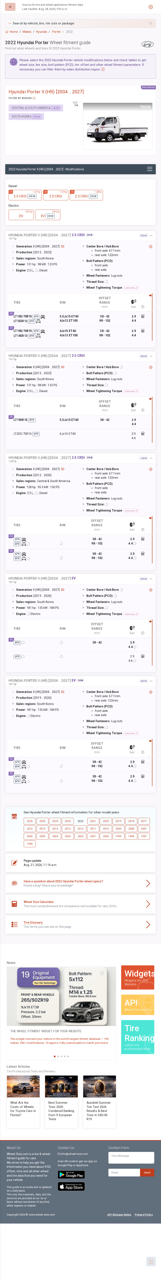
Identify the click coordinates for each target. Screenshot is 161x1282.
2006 (30, 836)
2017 (144, 821)
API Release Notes (119, 1214)
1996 (30, 843)
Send (147, 1172)
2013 (68, 828)
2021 (93, 821)
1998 (131, 836)
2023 (68, 821)
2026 (30, 821)
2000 (106, 836)
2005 (42, 836)
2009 (118, 828)
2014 (55, 828)
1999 (118, 836)
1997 (144, 836)
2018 (131, 821)
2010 (106, 828)
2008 (131, 828)
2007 (144, 828)
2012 (80, 828)
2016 (30, 828)
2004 (55, 836)
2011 (93, 828)
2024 (55, 821)
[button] (80, 23)
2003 (68, 836)
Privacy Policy (144, 1214)
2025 (42, 821)
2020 (106, 821)
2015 (42, 828)
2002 (80, 836)
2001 (93, 836)
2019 (118, 821)
